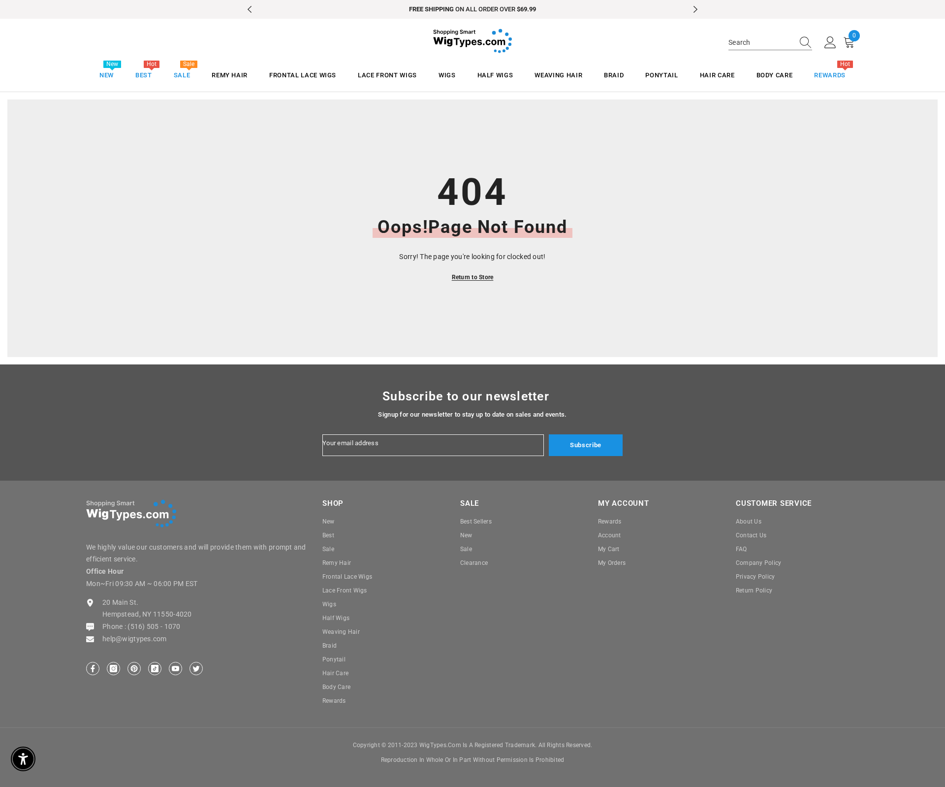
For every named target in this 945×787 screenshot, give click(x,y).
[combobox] (760, 42)
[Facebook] (92, 668)
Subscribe (585, 445)
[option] (472, 9)
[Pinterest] (134, 668)
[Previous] (249, 9)
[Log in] (830, 43)
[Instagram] (113, 668)
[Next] (695, 9)
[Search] (770, 42)
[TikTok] (154, 668)
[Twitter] (196, 668)
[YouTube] (175, 668)
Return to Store (473, 277)
